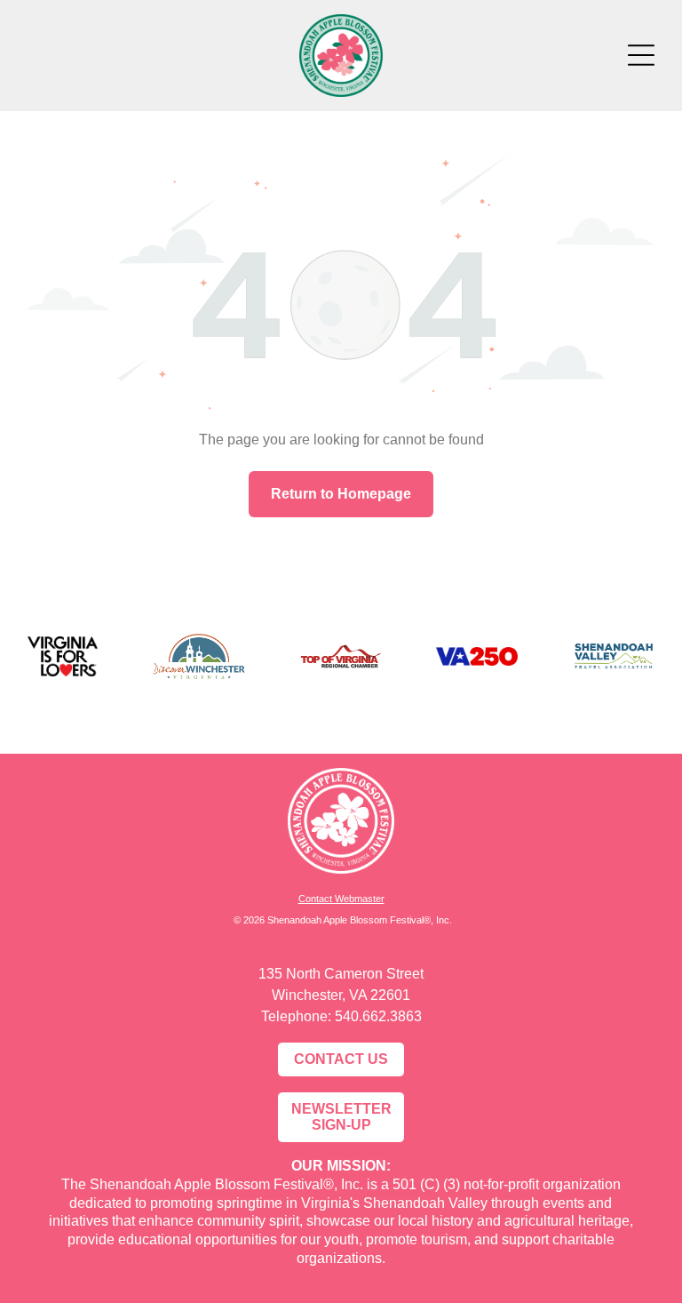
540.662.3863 (378, 1016)
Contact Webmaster (341, 898)
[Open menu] (641, 55)
